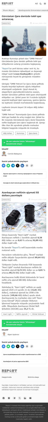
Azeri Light (7, 314)
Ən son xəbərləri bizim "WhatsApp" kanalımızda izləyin (20, 142)
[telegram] (13, 165)
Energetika (6, 23)
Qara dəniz (33, 133)
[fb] (3, 165)
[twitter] (17, 165)
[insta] (9, 398)
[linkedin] (22, 165)
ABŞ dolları (7, 133)
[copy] (31, 165)
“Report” (5, 68)
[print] (27, 165)
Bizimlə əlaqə (33, 377)
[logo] (7, 3)
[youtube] (30, 398)
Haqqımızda (6, 377)
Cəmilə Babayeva (15, 154)
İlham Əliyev (8, 10)
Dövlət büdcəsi (38, 314)
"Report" (15, 247)
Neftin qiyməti (22, 314)
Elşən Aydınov (13, 335)
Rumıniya (20, 133)
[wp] (8, 165)
